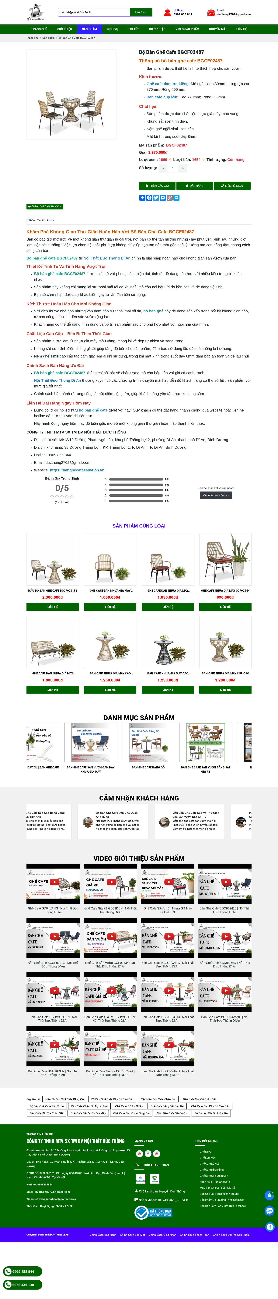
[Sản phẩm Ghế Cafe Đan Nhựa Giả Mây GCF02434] (53, 642)
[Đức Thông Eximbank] (140, 1179)
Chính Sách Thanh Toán (194, 1234)
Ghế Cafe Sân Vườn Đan (214, 1175)
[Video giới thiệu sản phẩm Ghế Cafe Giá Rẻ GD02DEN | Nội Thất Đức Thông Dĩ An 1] (110, 884)
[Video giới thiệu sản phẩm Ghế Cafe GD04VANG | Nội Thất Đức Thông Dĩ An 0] (53, 884)
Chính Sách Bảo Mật (132, 1234)
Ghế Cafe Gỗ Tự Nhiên (129, 1106)
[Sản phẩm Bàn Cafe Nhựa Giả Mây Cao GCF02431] (168, 642)
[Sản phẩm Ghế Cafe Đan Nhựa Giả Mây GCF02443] (168, 559)
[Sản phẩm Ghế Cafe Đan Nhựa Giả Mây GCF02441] (110, 559)
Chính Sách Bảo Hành (103, 1234)
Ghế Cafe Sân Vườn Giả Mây (88, 1113)
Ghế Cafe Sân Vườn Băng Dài (131, 1113)
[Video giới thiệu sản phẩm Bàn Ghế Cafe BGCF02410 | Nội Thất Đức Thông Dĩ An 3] (225, 884)
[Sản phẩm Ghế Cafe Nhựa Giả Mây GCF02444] (226, 559)
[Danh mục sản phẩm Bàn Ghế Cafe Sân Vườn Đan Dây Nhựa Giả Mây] (110, 742)
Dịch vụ (112, 29)
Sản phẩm (89, 29)
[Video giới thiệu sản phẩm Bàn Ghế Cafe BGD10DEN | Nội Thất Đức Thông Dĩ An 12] (53, 1046)
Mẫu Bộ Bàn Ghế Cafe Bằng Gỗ (64, 1099)
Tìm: (61, 12)
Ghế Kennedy (207, 1157)
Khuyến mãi (217, 29)
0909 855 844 (23, 1271)
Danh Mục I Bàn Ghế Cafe (215, 1182)
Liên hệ (241, 29)
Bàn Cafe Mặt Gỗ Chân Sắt (199, 1099)
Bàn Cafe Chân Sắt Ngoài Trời (89, 1106)
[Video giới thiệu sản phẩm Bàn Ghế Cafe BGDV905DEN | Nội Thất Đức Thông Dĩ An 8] (53, 992)
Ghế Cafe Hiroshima (212, 1169)
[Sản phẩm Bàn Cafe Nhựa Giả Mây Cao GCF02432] (110, 642)
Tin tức (133, 29)
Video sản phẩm (187, 29)
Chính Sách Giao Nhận (162, 1234)
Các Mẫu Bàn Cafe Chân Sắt (158, 1099)
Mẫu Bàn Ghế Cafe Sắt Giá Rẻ (217, 1187)
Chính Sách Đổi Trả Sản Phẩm (231, 1234)
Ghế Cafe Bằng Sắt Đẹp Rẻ (167, 1106)
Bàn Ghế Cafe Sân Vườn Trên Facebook (223, 1206)
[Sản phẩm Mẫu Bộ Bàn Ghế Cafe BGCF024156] (53, 559)
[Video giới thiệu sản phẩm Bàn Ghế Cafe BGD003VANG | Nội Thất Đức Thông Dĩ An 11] (225, 992)
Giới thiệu (64, 29)
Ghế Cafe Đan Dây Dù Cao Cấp (210, 1106)
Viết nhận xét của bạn (216, 495)
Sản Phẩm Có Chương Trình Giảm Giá (222, 1200)
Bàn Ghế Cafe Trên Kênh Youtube (219, 1194)
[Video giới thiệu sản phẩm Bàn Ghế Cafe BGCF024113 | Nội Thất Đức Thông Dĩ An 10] (167, 992)
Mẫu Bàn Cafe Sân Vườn (172, 1113)
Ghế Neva (205, 1151)
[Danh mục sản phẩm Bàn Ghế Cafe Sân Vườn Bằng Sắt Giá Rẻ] (225, 742)
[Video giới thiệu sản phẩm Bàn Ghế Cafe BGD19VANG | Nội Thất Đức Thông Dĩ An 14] (167, 1046)
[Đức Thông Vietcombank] (154, 1179)
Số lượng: (148, 168)
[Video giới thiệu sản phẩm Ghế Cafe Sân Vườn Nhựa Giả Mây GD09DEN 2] (167, 884)
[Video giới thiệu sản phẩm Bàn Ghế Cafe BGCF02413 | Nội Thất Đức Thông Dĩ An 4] (53, 938)
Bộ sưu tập (157, 29)
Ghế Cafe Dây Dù (210, 1163)
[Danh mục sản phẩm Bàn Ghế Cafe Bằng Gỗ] (168, 742)
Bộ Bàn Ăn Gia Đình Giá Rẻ (211, 1113)
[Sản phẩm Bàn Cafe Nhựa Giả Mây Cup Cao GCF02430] (226, 642)
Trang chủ (39, 29)
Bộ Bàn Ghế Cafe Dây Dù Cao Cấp (112, 1099)
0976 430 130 (23, 1284)
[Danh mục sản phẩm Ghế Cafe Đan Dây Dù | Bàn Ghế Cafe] (53, 742)
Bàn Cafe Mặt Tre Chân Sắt (46, 1113)
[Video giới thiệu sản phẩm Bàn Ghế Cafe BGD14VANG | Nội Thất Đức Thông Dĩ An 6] (167, 938)
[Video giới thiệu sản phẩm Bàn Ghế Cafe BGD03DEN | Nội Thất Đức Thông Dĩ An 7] (225, 938)
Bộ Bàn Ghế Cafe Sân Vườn (46, 206)
